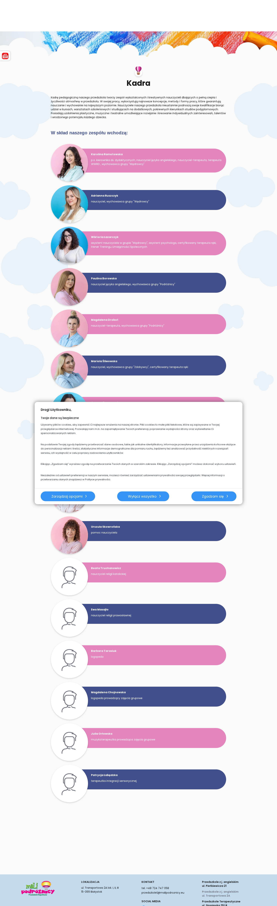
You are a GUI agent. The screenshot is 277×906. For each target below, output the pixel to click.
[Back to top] (270, 899)
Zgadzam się (213, 496)
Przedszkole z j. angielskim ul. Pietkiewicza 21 (220, 884)
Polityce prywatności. (98, 479)
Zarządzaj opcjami (67, 496)
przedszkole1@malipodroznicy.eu (163, 893)
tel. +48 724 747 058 (155, 888)
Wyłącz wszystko (142, 496)
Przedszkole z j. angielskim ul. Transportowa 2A (220, 894)
